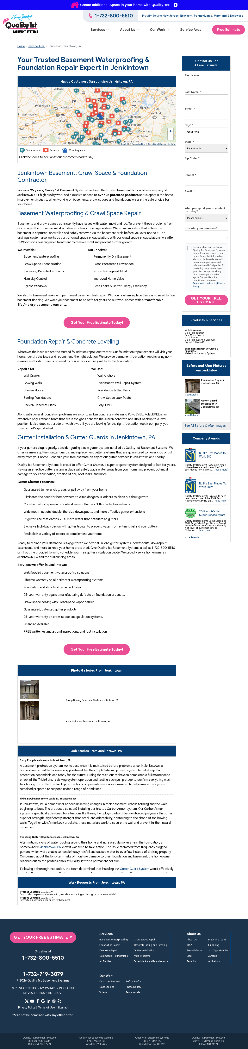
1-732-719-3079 (43, 974)
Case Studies (106, 987)
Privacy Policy (26, 1007)
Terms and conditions (204, 283)
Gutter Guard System (134, 869)
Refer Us (191, 961)
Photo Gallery (133, 987)
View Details (191, 394)
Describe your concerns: (201, 228)
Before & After (134, 981)
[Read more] (221, 469)
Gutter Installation (144, 950)
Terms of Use (46, 1007)
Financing (213, 945)
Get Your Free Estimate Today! (97, 322)
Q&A (189, 945)
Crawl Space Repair (145, 939)
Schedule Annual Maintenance (151, 961)
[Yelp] (59, 1001)
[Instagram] (54, 1001)
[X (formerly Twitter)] (26, 1001)
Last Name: (193, 91)
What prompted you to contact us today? (205, 209)
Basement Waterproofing (113, 939)
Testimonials (133, 992)
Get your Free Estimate (206, 300)
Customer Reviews (109, 981)
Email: (190, 191)
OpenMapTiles (138, 143)
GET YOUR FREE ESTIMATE (41, 937)
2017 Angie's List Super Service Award (212, 513)
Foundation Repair (109, 945)
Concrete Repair (108, 950)
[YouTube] (32, 1001)
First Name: (193, 75)
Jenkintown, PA (50, 847)
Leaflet (124, 143)
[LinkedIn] (48, 1001)
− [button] (170, 137)
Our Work (157, 30)
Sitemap (62, 1007)
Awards (212, 955)
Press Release (194, 950)
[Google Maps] (43, 1001)
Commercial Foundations (113, 955)
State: (189, 141)
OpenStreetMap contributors (161, 143)
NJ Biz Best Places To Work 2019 (212, 485)
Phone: (190, 174)
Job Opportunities (218, 950)
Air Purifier (105, 961)
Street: (190, 108)
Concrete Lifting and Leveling (150, 945)
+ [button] (170, 131)
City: (189, 125)
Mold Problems (142, 955)
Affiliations (214, 961)
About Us (127, 30)
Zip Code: (192, 158)
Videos (103, 992)
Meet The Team (217, 939)
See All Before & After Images (205, 426)
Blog (189, 955)
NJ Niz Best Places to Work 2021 (212, 454)
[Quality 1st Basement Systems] (20, 23)
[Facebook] (37, 1001)
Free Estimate (228, 30)
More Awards (192, 537)
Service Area (190, 30)
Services (98, 30)
